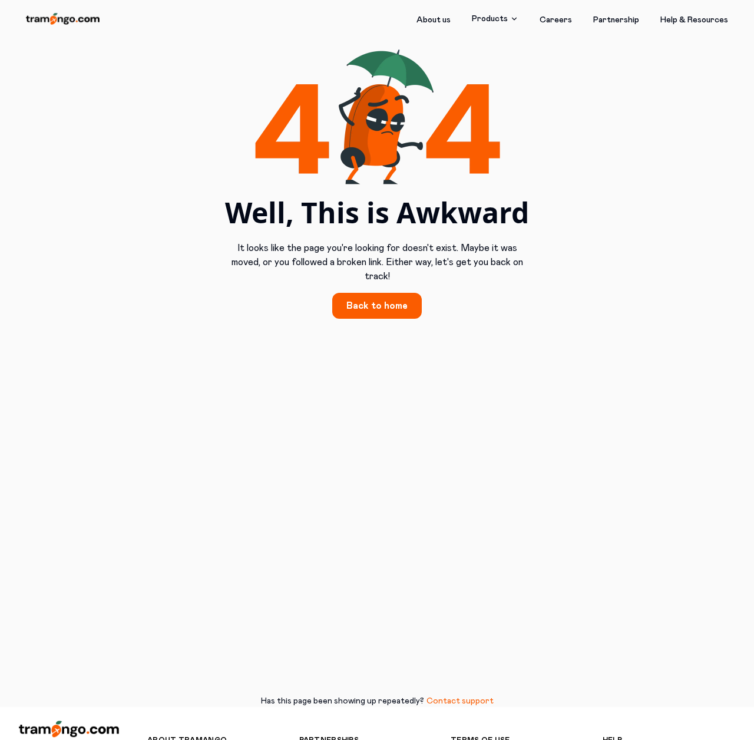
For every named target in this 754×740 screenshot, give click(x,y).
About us (433, 20)
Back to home (377, 305)
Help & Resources (694, 20)
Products (490, 19)
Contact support (460, 701)
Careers (556, 20)
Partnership (616, 20)
